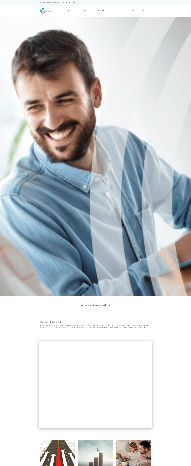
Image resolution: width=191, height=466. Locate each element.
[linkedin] (78, 3)
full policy (119, 327)
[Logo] (46, 11)
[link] (57, 441)
